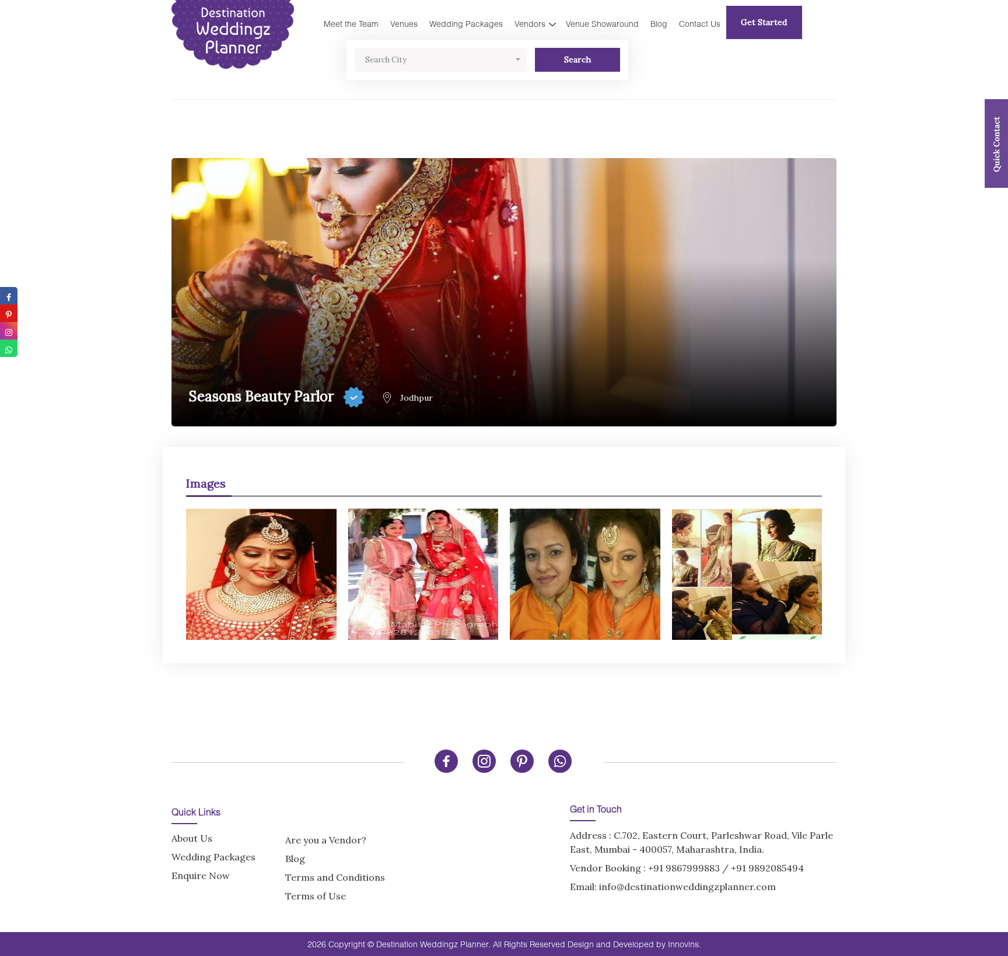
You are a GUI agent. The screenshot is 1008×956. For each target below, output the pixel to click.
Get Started (764, 22)
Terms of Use (315, 896)
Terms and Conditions (335, 877)
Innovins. (684, 944)
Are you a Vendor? (325, 840)
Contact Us (699, 24)
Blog (658, 24)
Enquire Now (201, 875)
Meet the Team (351, 24)
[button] (441, 60)
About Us (192, 838)
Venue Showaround (602, 24)
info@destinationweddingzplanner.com (687, 886)
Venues (404, 24)
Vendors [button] (529, 24)
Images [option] (206, 483)
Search (577, 59)
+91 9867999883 (684, 868)
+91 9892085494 (767, 868)
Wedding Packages (466, 24)
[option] (504, 568)
